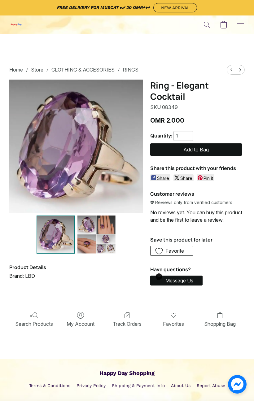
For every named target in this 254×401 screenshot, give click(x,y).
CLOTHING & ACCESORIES (83, 70)
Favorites (173, 324)
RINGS (130, 70)
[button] (175, 7)
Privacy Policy (91, 385)
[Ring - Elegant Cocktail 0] (56, 235)
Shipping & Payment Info (138, 385)
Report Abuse (211, 385)
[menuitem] (231, 69)
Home (16, 70)
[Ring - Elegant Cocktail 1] (96, 235)
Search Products (34, 324)
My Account (80, 324)
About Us (180, 385)
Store (37, 70)
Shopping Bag (220, 324)
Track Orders (127, 324)
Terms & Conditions (49, 385)
